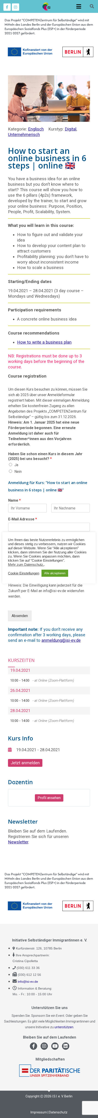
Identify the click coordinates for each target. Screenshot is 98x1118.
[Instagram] (15, 7)
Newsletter (18, 842)
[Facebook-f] (7, 7)
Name (14, 500)
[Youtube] (55, 1046)
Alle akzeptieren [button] (54, 573)
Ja (16, 465)
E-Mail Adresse (22, 519)
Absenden (20, 616)
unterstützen (63, 1027)
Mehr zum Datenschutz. (26, 564)
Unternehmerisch (24, 134)
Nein (18, 471)
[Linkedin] (65, 1046)
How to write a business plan (44, 342)
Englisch (36, 129)
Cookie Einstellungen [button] (23, 573)
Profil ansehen (49, 798)
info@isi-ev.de (28, 981)
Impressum (39, 1112)
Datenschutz (58, 1112)
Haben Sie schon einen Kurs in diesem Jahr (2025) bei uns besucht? (45, 456)
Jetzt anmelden (25, 762)
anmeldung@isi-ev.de (61, 640)
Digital (70, 129)
